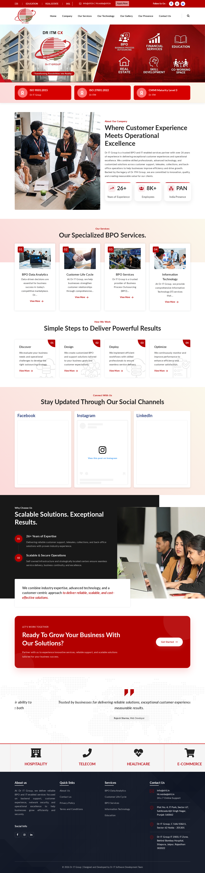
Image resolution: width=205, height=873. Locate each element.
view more (35, 301)
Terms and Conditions (71, 809)
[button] (101, 79)
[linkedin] (183, 4)
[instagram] (177, 4)
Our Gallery (126, 16)
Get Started (169, 642)
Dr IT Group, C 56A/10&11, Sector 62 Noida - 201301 (172, 826)
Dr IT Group (75, 867)
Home (53, 16)
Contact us (165, 16)
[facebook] (171, 4)
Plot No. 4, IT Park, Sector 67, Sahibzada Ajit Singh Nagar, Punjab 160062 (173, 811)
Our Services (85, 16)
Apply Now (122, 4)
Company (67, 16)
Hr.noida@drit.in (103, 4)
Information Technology (117, 809)
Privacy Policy (67, 803)
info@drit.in (88, 4)
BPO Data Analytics (115, 791)
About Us (65, 791)
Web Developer (110, 718)
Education (110, 815)
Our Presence (145, 16)
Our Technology (105, 16)
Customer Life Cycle (115, 797)
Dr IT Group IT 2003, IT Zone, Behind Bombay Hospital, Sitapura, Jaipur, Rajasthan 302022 (172, 842)
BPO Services (112, 803)
